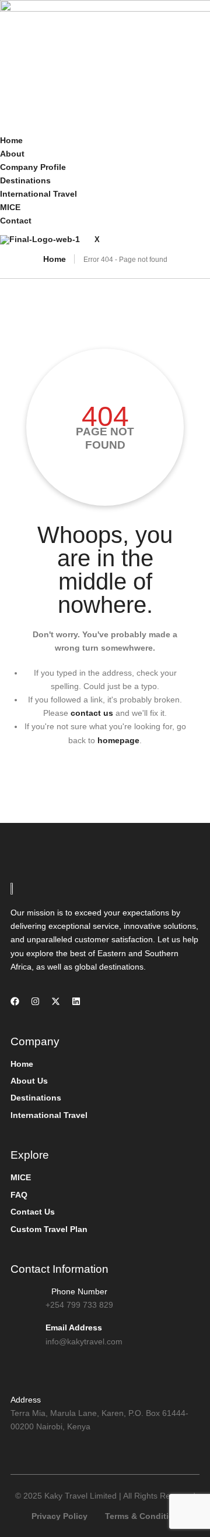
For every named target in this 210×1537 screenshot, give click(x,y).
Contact (16, 220)
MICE (10, 207)
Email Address (74, 1327)
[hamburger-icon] (14, 125)
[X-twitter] (55, 1001)
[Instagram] (35, 1001)
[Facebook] (14, 1001)
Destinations (25, 180)
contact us (92, 713)
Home (11, 140)
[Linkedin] (76, 1001)
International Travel (38, 193)
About (12, 153)
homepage (118, 740)
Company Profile (33, 167)
